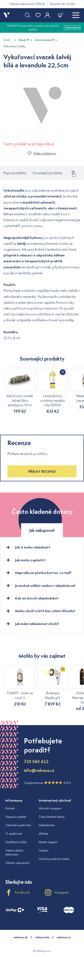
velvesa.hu (42, 937)
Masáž (22, 40)
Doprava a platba (15, 817)
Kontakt (10, 808)
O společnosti (13, 834)
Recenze (75, 173)
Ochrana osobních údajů (54, 859)
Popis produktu (15, 173)
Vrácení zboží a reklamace (14, 852)
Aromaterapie (43, 40)
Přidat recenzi (42, 471)
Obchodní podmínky (18, 825)
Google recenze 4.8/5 (47, 783)
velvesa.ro (64, 937)
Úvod (7, 40)
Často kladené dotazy (52, 817)
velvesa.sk (21, 937)
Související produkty (48, 173)
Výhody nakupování (17, 863)
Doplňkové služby (16, 842)
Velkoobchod (47, 825)
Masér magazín (48, 842)
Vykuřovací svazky (15, 46)
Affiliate (43, 834)
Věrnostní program (50, 808)
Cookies (43, 850)
